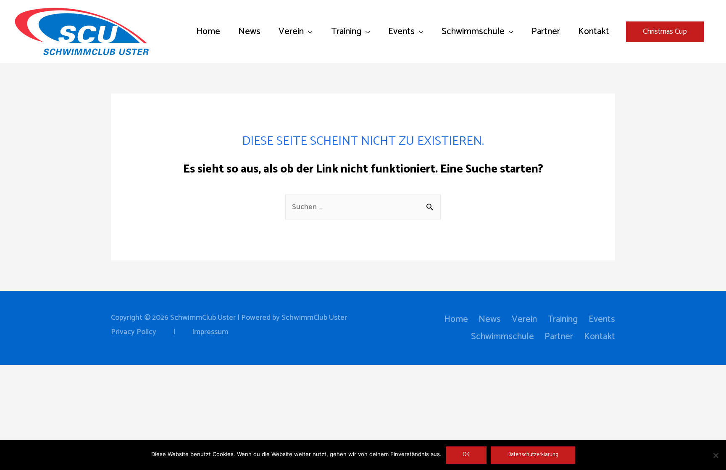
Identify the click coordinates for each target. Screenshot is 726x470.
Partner (558, 336)
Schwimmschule (502, 336)
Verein (524, 319)
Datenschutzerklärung (533, 454)
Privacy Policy (133, 332)
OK (466, 454)
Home (456, 319)
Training (562, 319)
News (490, 319)
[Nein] (715, 455)
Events (602, 319)
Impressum (210, 332)
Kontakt (599, 336)
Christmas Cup (665, 31)
